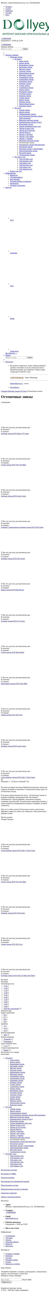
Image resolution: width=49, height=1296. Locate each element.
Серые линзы (24, 98)
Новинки (9, 1256)
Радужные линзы (25, 147)
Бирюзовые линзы (26, 65)
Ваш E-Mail (26, 1280)
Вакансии (14, 175)
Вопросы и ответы (12, 1264)
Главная (4, 391)
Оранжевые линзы (26, 79)
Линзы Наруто (25, 132)
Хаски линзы (24, 90)
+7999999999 (6, 39)
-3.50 (5, 1000)
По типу (18, 108)
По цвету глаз (20, 157)
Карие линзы (24, 100)
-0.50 (5, 986)
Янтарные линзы (25, 92)
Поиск (7, 355)
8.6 (5, 1015)
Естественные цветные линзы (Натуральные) (27, 1115)
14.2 (5, 1028)
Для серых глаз (25, 167)
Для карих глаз (25, 163)
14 (4, 1026)
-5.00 (5, 1006)
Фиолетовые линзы (26, 104)
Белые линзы (24, 63)
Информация (10, 173)
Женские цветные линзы (28, 120)
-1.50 (5, 990)
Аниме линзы (24, 110)
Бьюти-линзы (24, 112)
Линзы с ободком (26, 134)
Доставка (9, 1238)
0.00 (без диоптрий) (11, 1009)
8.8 (5, 1019)
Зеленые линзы (25, 96)
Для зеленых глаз (25, 161)
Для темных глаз (25, 169)
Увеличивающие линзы (28, 151)
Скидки (8, 1258)
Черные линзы (24, 102)
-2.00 (5, 993)
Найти (25, 49)
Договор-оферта (16, 177)
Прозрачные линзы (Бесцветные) (32, 145)
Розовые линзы (25, 83)
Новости (8, 1244)
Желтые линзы (25, 69)
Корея (6, 1050)
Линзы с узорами (25, 139)
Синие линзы (24, 86)
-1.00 (5, 988)
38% (5, 1035)
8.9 (5, 1022)
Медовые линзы (25, 75)
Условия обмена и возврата (20, 181)
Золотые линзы (25, 71)
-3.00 (5, 997)
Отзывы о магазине (17, 185)
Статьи (8, 1262)
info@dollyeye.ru (16, 383)
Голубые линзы (25, 94)
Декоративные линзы (27, 114)
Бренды (8, 187)
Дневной (7, 1039)
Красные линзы (25, 106)
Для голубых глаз (26, 159)
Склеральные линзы (27, 155)
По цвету (18, 59)
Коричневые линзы (26, 73)
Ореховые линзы (25, 81)
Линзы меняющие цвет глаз (30, 126)
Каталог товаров (11, 55)
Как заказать (15, 179)
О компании (10, 1236)
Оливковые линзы (26, 77)
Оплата (8, 1240)
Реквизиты (14, 183)
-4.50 (5, 1004)
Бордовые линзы (25, 67)
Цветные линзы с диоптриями (31, 149)
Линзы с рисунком (26, 136)
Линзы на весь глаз (26, 128)
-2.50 (5, 995)
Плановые (8, 1041)
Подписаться (6, 1282)
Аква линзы (23, 61)
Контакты (9, 362)
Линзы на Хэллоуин (27, 130)
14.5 (5, 1031)
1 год (6, 1046)
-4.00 (5, 1002)
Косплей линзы (25, 153)
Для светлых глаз (25, 165)
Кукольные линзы (26, 124)
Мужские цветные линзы (29, 141)
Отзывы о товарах (12, 1254)
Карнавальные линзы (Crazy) (30, 122)
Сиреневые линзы (26, 88)
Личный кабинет (12, 1242)
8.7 (5, 1017)
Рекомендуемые (11, 1260)
